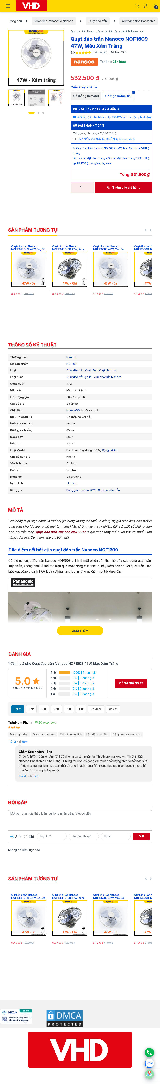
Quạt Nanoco (107, 370)
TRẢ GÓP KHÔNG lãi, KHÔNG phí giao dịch (106, 139)
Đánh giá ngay (131, 683)
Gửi (141, 836)
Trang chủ (15, 21)
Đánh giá (19, 654)
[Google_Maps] (149, 1074)
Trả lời (12, 741)
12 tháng (71, 483)
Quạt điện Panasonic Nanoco (53, 21)
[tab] (80, 345)
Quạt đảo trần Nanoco (83, 31)
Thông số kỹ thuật (32, 344)
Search (137, 6)
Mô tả (15, 510)
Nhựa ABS (73, 410)
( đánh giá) (100, 52)
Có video (96, 708)
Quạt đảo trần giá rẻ (79, 377)
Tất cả (17, 708)
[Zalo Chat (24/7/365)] (149, 1063)
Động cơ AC (110, 450)
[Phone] (149, 1052)
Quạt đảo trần (98, 21)
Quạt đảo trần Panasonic (138, 21)
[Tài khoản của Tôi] (146, 5)
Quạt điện (91, 370)
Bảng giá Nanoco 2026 (81, 490)
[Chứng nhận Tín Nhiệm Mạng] (16, 1016)
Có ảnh (113, 708)
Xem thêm (80, 630)
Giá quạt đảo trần (109, 490)
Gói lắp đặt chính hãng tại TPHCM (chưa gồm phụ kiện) (114, 117)
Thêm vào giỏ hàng (126, 187)
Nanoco (71, 357)
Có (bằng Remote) (86, 96)
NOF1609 (72, 363)
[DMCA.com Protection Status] (61, 1018)
